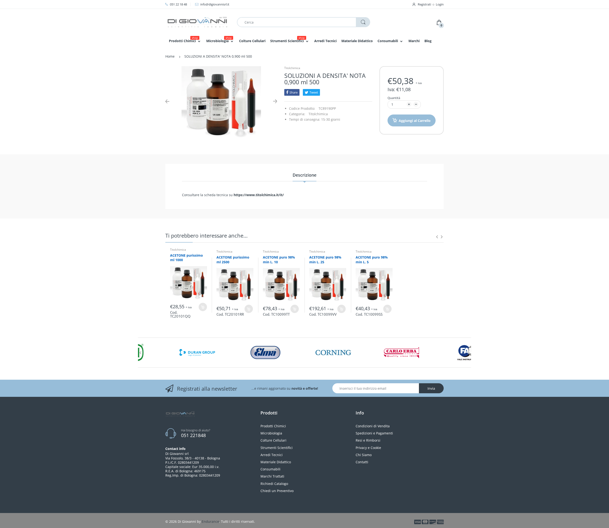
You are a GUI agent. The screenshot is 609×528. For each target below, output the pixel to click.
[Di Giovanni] (197, 22)
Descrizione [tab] (304, 175)
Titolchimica (292, 68)
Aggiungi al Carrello (415, 120)
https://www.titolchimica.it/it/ (259, 195)
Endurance (210, 521)
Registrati (424, 4)
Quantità (394, 98)
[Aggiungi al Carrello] (203, 307)
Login (440, 4)
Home (170, 56)
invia (431, 388)
